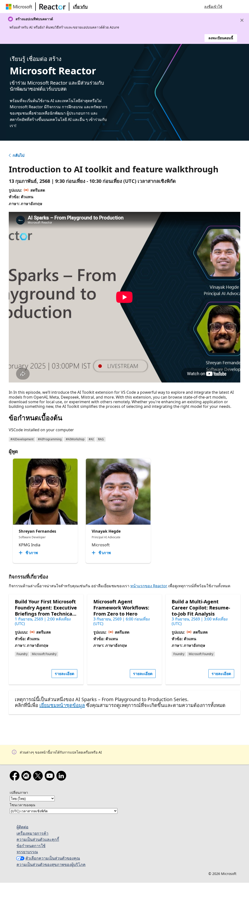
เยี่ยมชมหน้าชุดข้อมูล (62, 705)
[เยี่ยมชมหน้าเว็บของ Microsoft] (20, 6)
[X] (39, 777)
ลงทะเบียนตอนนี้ (220, 38)
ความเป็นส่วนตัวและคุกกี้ (38, 839)
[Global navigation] (230, 6)
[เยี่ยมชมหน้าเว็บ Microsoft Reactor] (52, 6)
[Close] (242, 20)
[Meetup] (27, 777)
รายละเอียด (64, 673)
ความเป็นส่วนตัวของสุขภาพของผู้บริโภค (51, 864)
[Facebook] (15, 777)
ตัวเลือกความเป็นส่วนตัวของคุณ (53, 858)
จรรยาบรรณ (27, 851)
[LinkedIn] (62, 777)
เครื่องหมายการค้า (32, 833)
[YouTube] (50, 777)
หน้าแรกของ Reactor (148, 585)
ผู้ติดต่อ (22, 827)
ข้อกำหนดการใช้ (31, 845)
